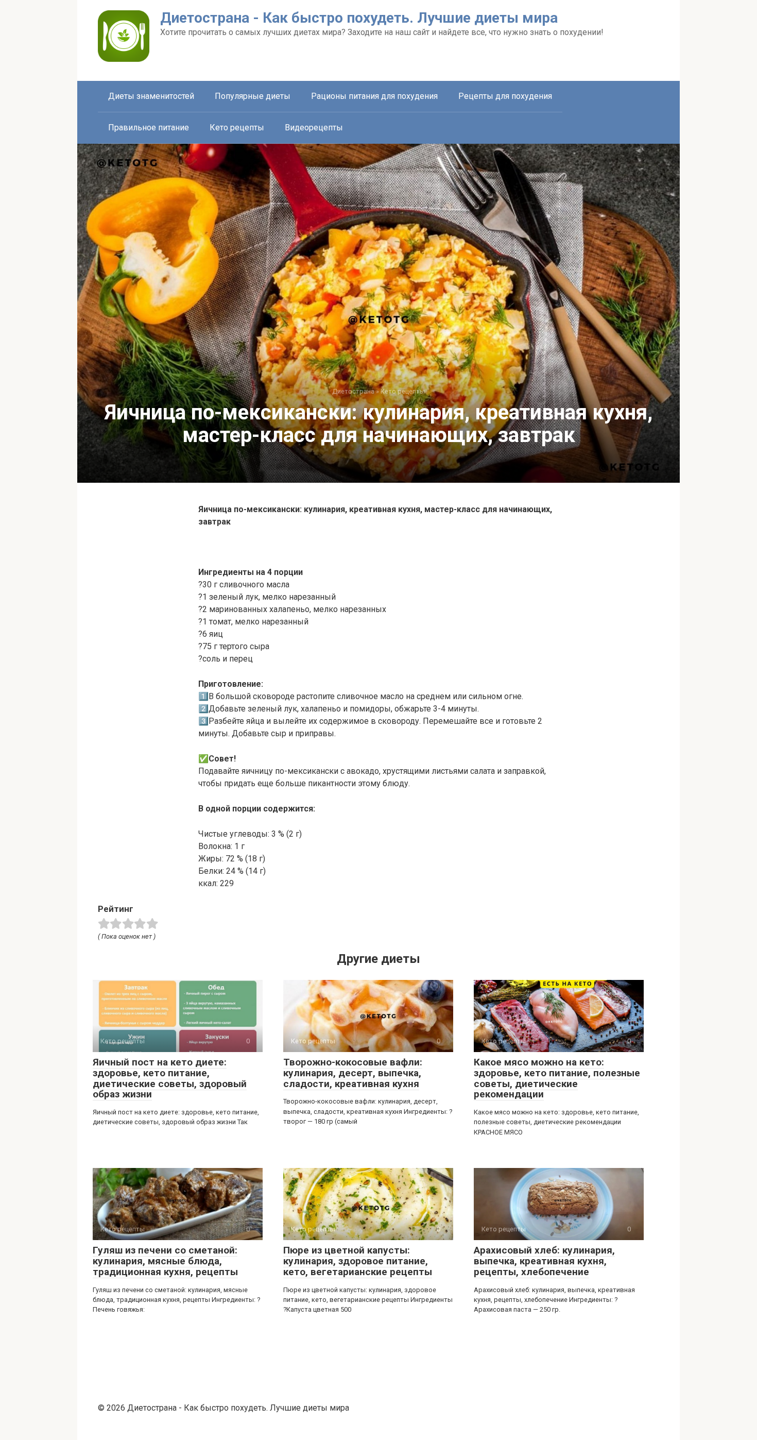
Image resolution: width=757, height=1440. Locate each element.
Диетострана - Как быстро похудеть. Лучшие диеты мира (359, 17)
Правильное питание (148, 127)
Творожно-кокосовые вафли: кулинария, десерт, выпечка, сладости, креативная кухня (352, 1073)
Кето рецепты (237, 127)
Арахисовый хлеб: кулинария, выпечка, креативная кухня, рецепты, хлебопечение (544, 1261)
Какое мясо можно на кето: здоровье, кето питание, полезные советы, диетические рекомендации (557, 1078)
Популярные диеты (252, 96)
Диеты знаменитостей (151, 96)
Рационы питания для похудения (374, 96)
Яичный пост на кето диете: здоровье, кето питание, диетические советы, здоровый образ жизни (170, 1078)
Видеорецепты (314, 127)
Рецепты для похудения (505, 96)
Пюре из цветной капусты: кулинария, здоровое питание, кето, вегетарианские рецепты (357, 1261)
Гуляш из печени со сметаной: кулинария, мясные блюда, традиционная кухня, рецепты (165, 1261)
